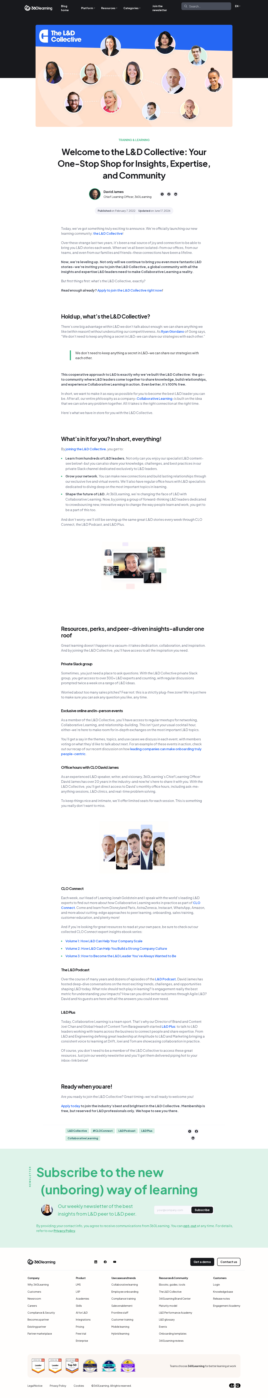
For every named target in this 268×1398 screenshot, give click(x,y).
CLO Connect (72, 888)
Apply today (70, 1106)
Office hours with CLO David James (90, 767)
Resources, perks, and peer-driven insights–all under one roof (132, 632)
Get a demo (202, 1262)
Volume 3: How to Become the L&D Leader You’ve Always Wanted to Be (120, 956)
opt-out (189, 1226)
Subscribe (202, 1210)
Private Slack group (76, 663)
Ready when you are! (87, 1086)
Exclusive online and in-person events (92, 710)
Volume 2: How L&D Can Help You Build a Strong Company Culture (116, 948)
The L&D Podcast (75, 969)
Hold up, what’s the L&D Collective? (106, 316)
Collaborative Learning (154, 398)
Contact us (228, 1262)
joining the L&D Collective (86, 449)
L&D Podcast (165, 979)
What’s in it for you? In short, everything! (111, 438)
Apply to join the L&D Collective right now (129, 290)
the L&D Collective (108, 233)
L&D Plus (68, 1012)
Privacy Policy (64, 1231)
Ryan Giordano (172, 331)
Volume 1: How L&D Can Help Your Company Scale (103, 941)
